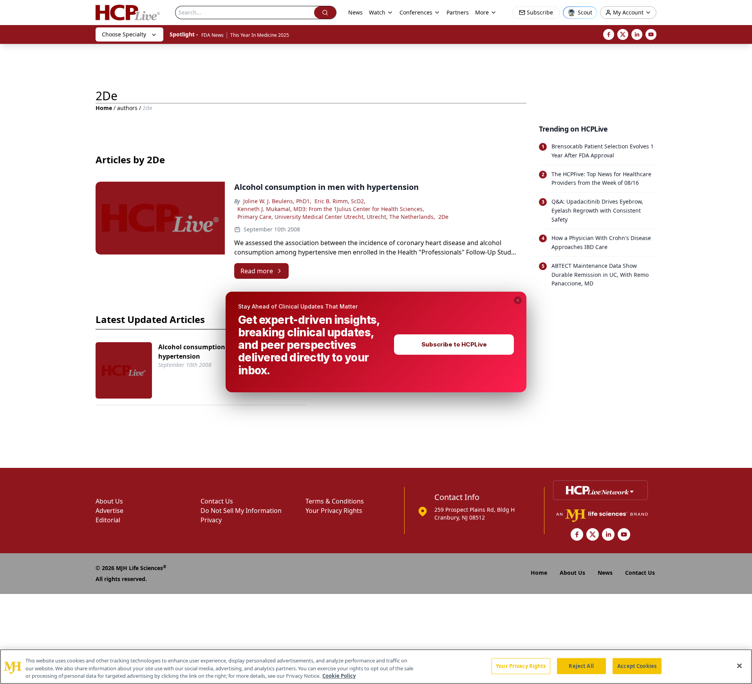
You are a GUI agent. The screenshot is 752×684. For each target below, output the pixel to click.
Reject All (581, 665)
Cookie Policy (339, 675)
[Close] (739, 665)
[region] (376, 666)
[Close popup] (518, 300)
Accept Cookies (636, 665)
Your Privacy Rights (521, 665)
